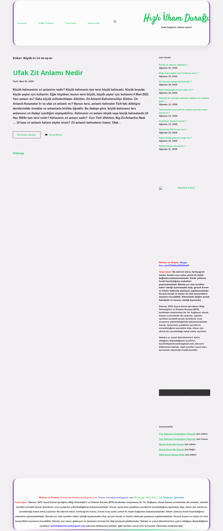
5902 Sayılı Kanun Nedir (172, 454)
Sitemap (18, 153)
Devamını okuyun (29, 135)
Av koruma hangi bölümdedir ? (175, 81)
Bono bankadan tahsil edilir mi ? (176, 90)
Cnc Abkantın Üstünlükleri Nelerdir (177, 434)
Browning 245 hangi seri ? (173, 129)
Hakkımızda (94, 23)
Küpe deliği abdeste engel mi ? (175, 138)
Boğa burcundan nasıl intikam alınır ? (179, 73)
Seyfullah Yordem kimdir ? (173, 121)
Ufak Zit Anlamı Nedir (48, 72)
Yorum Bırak (55, 135)
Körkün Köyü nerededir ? (172, 146)
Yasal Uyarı (70, 23)
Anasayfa (22, 23)
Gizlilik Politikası (46, 23)
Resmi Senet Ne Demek (171, 444)
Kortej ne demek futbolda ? (173, 65)
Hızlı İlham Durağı (176, 18)
